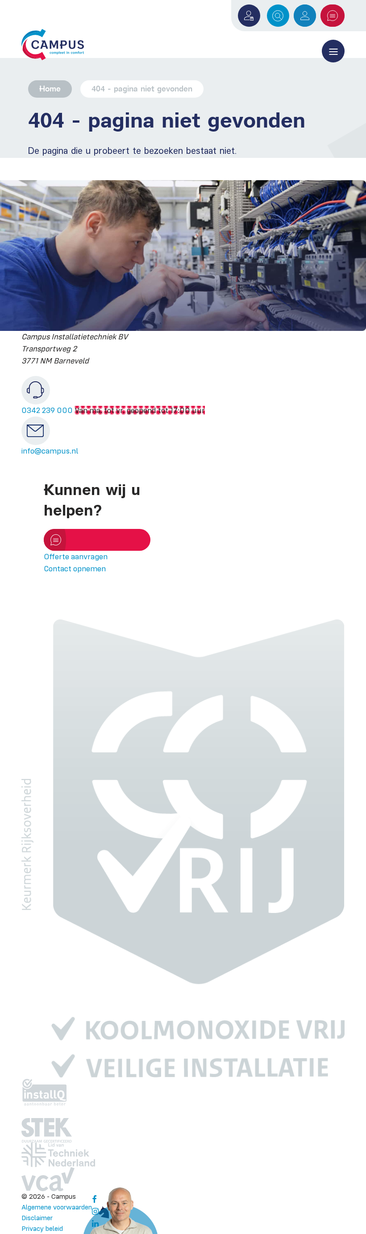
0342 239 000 (47, 410)
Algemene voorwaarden (56, 1207)
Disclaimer (37, 1217)
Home (50, 89)
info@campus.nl (49, 450)
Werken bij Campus (305, 15)
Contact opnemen (75, 568)
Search (278, 15)
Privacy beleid (42, 1228)
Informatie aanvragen (100, 540)
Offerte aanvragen (332, 15)
